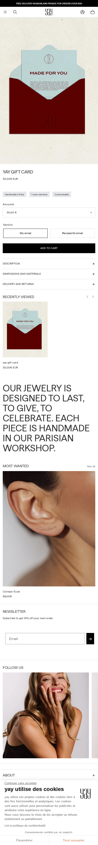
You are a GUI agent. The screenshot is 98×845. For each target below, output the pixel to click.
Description (11, 263)
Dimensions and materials (22, 273)
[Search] (15, 12)
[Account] (82, 12)
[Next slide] (93, 297)
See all (91, 466)
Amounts (8, 204)
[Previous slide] (88, 297)
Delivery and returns (18, 284)
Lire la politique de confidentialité (25, 825)
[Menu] (5, 12)
